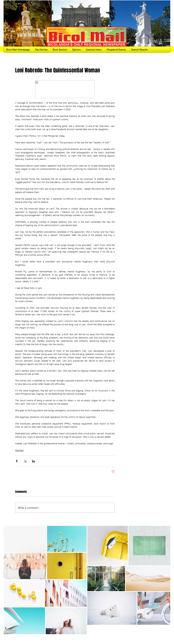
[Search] (166, 26)
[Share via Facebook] (16, 461)
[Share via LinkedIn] (33, 461)
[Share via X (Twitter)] (25, 461)
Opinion (19, 450)
